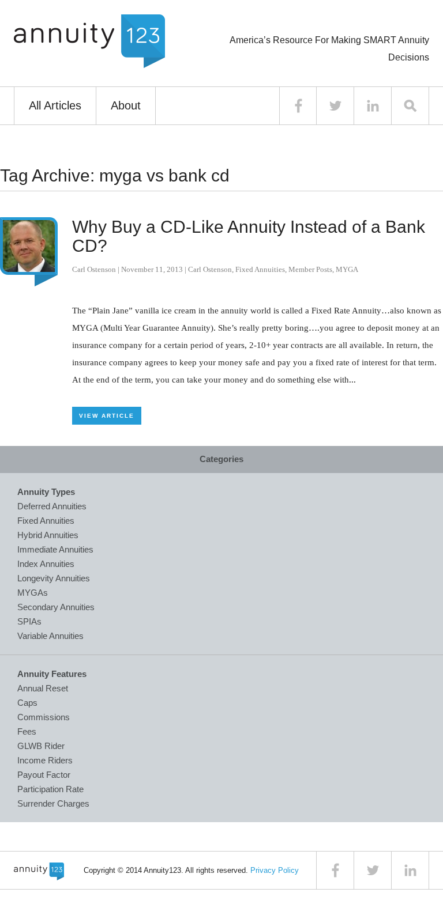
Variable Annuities (50, 636)
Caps (27, 703)
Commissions (43, 717)
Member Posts (310, 269)
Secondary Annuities (56, 607)
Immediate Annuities (55, 549)
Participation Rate (50, 789)
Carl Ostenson (94, 269)
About (126, 105)
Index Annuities (45, 564)
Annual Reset (42, 688)
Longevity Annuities (53, 578)
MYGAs (32, 592)
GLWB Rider (41, 746)
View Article (106, 416)
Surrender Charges (53, 803)
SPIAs (29, 621)
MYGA (347, 269)
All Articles (55, 105)
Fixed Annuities (260, 269)
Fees (26, 731)
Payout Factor (43, 775)
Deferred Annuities (52, 506)
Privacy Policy (274, 870)
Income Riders (45, 760)
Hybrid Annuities (47, 535)
